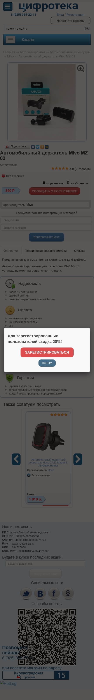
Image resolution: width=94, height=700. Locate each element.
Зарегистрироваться (47, 352)
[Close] (90, 328)
